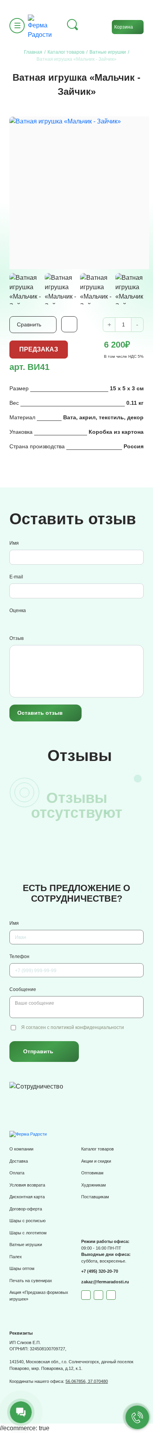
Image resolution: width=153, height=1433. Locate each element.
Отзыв (16, 638)
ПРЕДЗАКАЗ (38, 349)
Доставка (18, 1161)
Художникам (93, 1185)
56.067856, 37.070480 (87, 1381)
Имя (14, 543)
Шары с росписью (27, 1220)
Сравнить (29, 324)
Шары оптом (22, 1268)
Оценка (17, 610)
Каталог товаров (97, 1149)
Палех (15, 1256)
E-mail (16, 577)
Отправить (38, 1051)
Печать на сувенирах (30, 1280)
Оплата (16, 1172)
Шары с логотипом (28, 1232)
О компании (21, 1149)
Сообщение (22, 989)
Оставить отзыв (40, 713)
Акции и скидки (96, 1161)
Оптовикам (92, 1172)
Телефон (19, 956)
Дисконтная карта (27, 1196)
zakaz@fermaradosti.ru (105, 1281)
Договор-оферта (25, 1209)
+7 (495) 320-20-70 (99, 1271)
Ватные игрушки (25, 1244)
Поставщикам (95, 1196)
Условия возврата (27, 1185)
